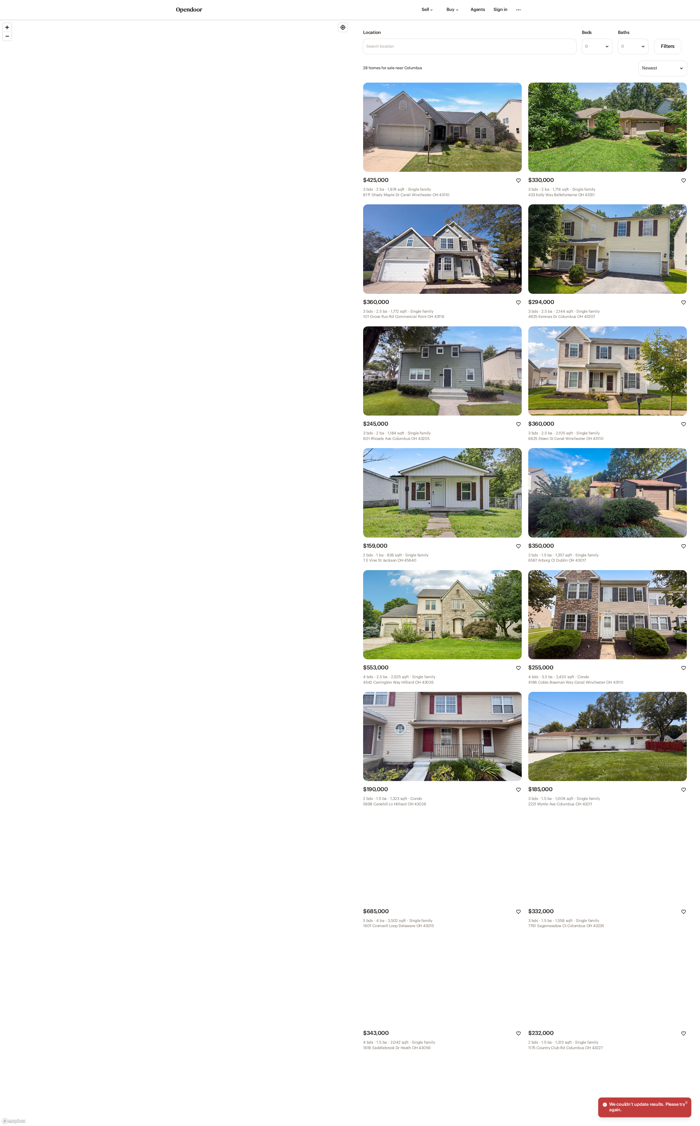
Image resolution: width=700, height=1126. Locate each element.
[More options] (518, 9)
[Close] (686, 1102)
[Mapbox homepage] (14, 1121)
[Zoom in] (7, 27)
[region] (175, 573)
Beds (587, 33)
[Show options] (607, 46)
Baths (623, 33)
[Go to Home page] (189, 10)
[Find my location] (343, 27)
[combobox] (597, 46)
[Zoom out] (7, 36)
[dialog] (644, 1107)
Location (372, 33)
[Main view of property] (442, 127)
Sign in (501, 10)
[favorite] (518, 180)
